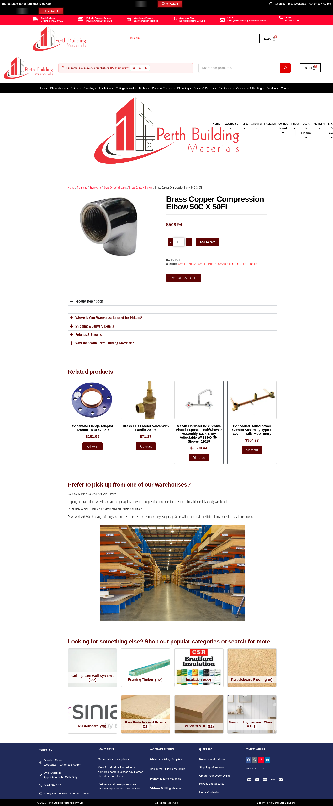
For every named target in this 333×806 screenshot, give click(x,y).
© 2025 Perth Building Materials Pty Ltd (60, 802)
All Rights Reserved (166, 802)
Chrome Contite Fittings (237, 264)
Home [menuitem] (44, 88)
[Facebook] (248, 760)
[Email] (222, 20)
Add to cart (207, 242)
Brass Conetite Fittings (115, 187)
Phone (288, 18)
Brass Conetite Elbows (140, 187)
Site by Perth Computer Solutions (276, 802)
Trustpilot (135, 37)
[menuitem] (59, 88)
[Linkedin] (267, 760)
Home (71, 187)
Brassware (95, 187)
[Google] (254, 760)
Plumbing (82, 187)
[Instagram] (261, 760)
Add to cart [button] (92, 446)
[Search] (285, 68)
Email (230, 18)
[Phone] (281, 17)
